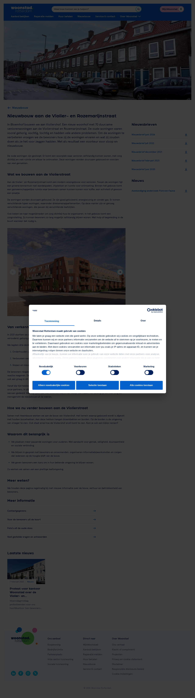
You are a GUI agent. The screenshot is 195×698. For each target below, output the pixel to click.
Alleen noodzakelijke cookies (53, 385)
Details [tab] (97, 320)
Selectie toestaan (97, 385)
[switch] (80, 372)
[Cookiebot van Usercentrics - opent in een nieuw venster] (149, 310)
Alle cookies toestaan (141, 385)
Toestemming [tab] (51, 321)
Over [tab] (143, 320)
